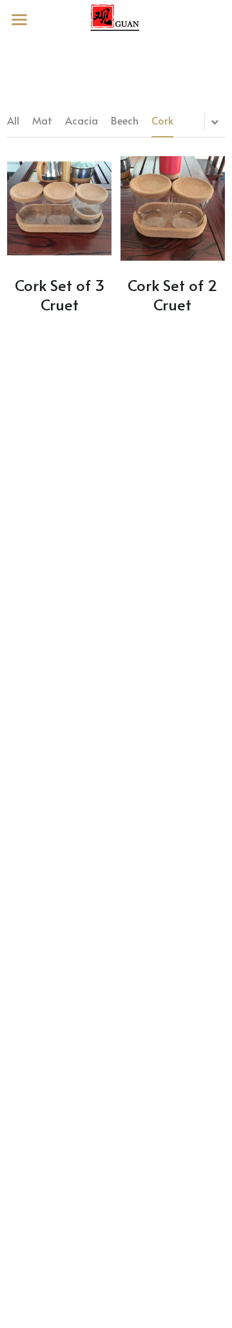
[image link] (116, 18)
